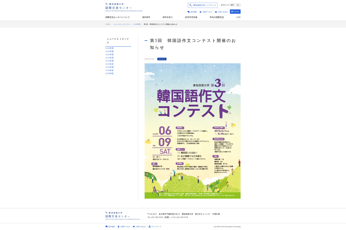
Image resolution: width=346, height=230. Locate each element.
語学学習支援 (191, 17)
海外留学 (146, 17)
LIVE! (238, 17)
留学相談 (193, 12)
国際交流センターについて (117, 17)
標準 (232, 5)
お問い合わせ (223, 12)
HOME (107, 24)
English (236, 11)
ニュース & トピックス (122, 24)
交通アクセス (207, 12)
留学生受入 (168, 17)
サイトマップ (156, 227)
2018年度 (137, 24)
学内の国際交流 (217, 17)
